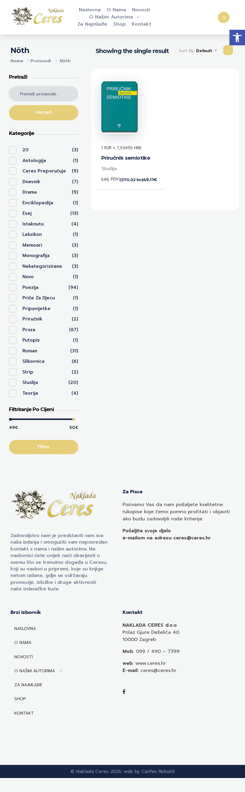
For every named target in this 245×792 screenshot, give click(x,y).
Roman (29, 351)
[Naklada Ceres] (38, 16)
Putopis (31, 340)
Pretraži (43, 112)
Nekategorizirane (42, 266)
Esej (27, 213)
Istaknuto (33, 224)
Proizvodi (40, 61)
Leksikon (32, 234)
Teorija (30, 393)
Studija (109, 168)
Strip (27, 372)
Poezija (30, 287)
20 (25, 150)
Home (16, 61)
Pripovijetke (36, 308)
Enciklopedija (37, 203)
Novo (28, 276)
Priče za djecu (38, 298)
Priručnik (32, 319)
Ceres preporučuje (44, 171)
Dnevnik (31, 181)
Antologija (34, 160)
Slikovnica (33, 361)
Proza (28, 329)
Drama (29, 192)
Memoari (32, 245)
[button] (237, 37)
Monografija (36, 255)
